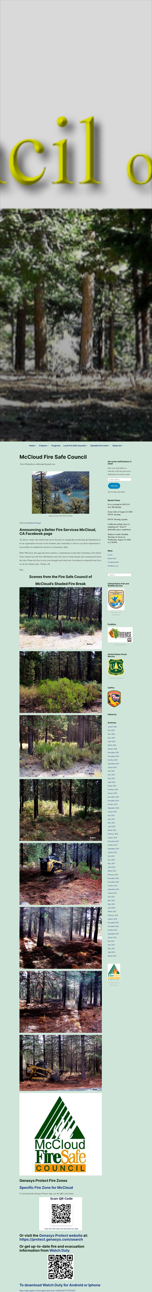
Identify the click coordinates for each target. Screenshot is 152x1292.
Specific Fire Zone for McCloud (46, 1187)
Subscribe (114, 486)
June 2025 (111, 774)
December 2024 (113, 797)
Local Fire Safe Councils (74, 446)
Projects (43, 446)
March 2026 (112, 745)
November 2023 (113, 841)
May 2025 (111, 778)
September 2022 (113, 889)
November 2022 (113, 882)
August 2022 (112, 893)
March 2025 (112, 786)
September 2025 (113, 763)
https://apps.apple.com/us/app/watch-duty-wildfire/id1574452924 (47, 1290)
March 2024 (112, 830)
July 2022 (111, 896)
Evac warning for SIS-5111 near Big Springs (119, 505)
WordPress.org (113, 566)
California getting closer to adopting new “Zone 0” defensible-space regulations (119, 527)
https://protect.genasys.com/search (51, 1239)
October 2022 (112, 885)
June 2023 (111, 860)
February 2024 (113, 834)
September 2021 (113, 933)
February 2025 (113, 789)
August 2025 (112, 767)
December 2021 (113, 922)
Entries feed (112, 558)
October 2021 (112, 930)
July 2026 (111, 730)
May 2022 (111, 904)
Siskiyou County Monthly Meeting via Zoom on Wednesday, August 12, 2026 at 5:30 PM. (119, 538)
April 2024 (111, 826)
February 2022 (113, 915)
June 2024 (111, 819)
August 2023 (112, 852)
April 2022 (111, 908)
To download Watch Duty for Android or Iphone (59, 1285)
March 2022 (112, 911)
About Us (116, 446)
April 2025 (111, 782)
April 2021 (111, 952)
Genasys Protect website (61, 1235)
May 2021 (111, 948)
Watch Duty (59, 1250)
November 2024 (113, 800)
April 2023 (111, 867)
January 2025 (112, 793)
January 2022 (112, 919)
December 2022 (113, 878)
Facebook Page (33, 522)
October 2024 (112, 804)
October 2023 (112, 845)
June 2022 (111, 900)
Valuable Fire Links (99, 446)
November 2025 (113, 756)
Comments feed (113, 562)
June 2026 (111, 734)
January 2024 (112, 837)
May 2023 (111, 863)
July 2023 (111, 856)
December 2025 (113, 752)
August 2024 (112, 811)
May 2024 (111, 823)
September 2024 (113, 808)
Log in (110, 554)
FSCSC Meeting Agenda (117, 519)
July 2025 (111, 771)
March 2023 (112, 871)
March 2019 (112, 956)
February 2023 (113, 874)
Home (32, 446)
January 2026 (112, 749)
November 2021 (113, 926)
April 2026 (111, 741)
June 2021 (111, 945)
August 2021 (112, 937)
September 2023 (113, 848)
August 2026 (112, 726)
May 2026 (111, 738)
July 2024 (111, 815)
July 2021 (111, 941)
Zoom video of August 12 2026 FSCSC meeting (120, 513)
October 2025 (112, 760)
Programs (56, 446)
